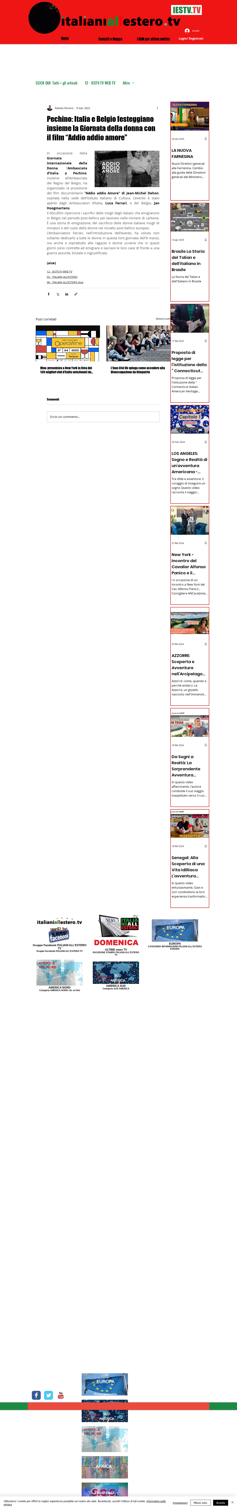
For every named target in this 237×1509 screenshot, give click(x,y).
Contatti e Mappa (110, 39)
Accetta (220, 1503)
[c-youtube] (60, 1395)
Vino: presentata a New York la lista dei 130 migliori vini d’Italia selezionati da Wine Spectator (66, 370)
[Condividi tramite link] (76, 294)
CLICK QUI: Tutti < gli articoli (56, 83)
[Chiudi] (232, 1502)
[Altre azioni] (157, 108)
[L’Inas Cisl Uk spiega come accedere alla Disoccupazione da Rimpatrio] (138, 343)
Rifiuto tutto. (201, 1503)
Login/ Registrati (191, 38)
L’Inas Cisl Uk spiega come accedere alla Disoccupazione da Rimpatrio (138, 370)
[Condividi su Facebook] (48, 294)
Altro (126, 83)
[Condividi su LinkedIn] (67, 294)
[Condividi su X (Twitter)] (57, 294)
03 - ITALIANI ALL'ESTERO (62, 277)
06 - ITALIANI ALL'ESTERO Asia (65, 282)
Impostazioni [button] (180, 1503)
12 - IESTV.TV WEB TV (100, 83)
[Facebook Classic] (36, 1395)
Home (65, 38)
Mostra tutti (163, 318)
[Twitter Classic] (48, 1395)
